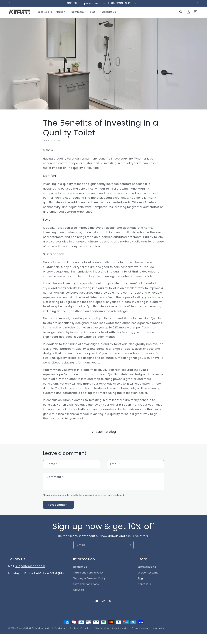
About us (78, 589)
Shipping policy (120, 628)
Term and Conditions (86, 584)
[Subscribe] (129, 545)
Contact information (80, 628)
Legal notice (158, 628)
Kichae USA (22, 628)
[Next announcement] (198, 3)
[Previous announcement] (9, 3)
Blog (140, 578)
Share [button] (49, 150)
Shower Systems (148, 572)
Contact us (80, 566)
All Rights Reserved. (39, 628)
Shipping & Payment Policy (89, 578)
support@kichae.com (30, 566)
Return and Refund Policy (88, 572)
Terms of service (140, 628)
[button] (62, 11)
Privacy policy (102, 628)
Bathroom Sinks (147, 566)
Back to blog (106, 432)
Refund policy (59, 628)
